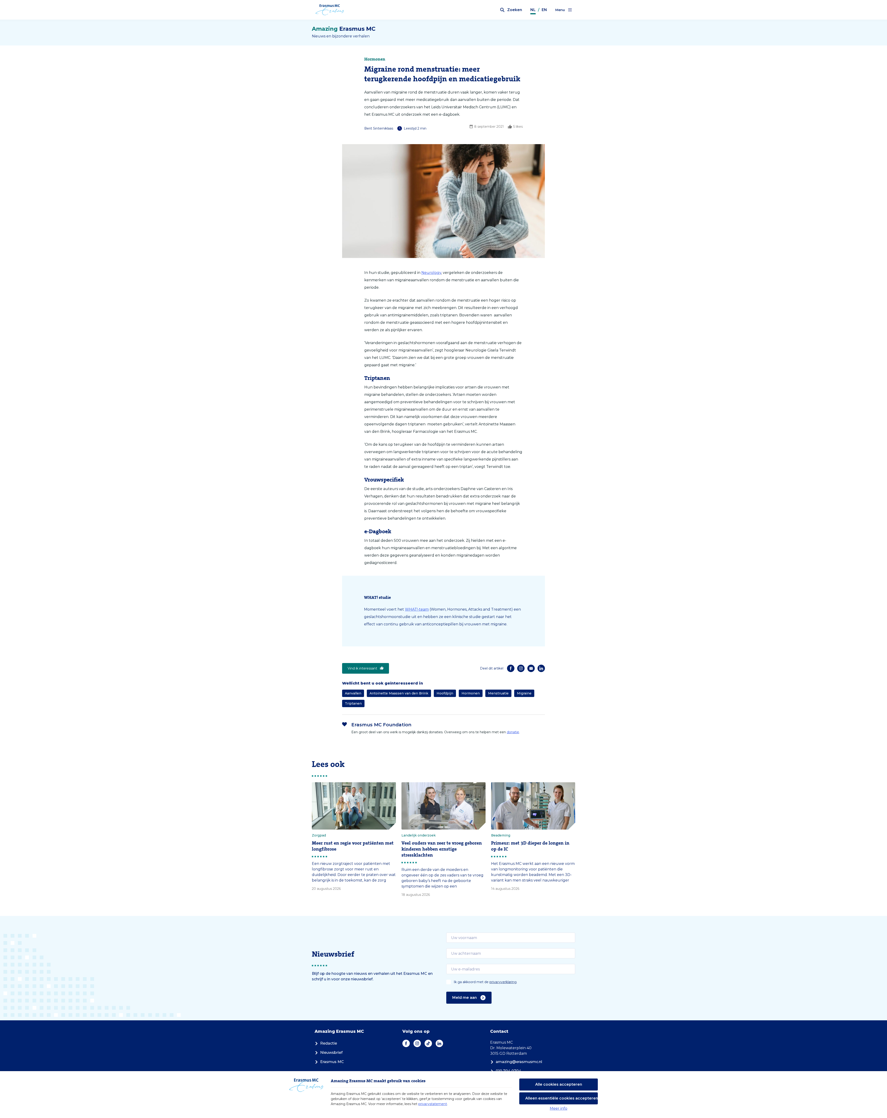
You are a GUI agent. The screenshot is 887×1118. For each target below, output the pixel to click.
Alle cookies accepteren (558, 1084)
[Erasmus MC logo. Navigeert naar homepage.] (330, 9)
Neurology (431, 272)
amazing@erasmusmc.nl (519, 1062)
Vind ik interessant (362, 668)
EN (544, 10)
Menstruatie (498, 693)
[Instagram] (521, 668)
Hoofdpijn (445, 693)
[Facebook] (510, 668)
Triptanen (353, 703)
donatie (513, 732)
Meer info (558, 1108)
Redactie (328, 1043)
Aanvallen (353, 693)
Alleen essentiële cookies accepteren (561, 1098)
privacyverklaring (502, 982)
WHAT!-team (417, 609)
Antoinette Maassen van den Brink (399, 693)
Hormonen (471, 693)
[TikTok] (428, 1043)
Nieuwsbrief (331, 1052)
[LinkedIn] (541, 668)
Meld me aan (464, 997)
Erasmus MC (332, 1062)
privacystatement (432, 1104)
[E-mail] (531, 668)
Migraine (524, 693)
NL (533, 10)
